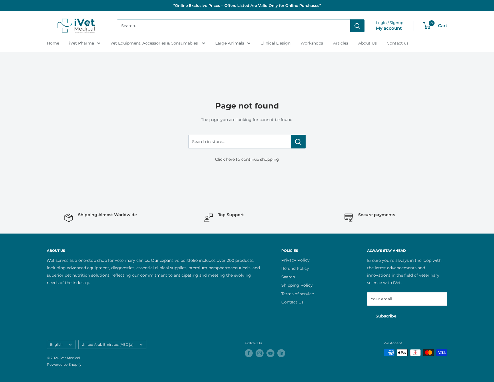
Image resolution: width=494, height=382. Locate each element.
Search (288, 277)
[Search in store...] (298, 141)
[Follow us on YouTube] (270, 353)
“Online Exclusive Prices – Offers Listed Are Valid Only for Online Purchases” (247, 5)
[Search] (357, 25)
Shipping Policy (297, 285)
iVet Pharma (81, 43)
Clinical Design (275, 43)
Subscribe (386, 316)
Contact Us (292, 302)
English (56, 344)
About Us (367, 43)
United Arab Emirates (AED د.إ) (107, 344)
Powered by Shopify (64, 364)
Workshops (311, 43)
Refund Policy (295, 268)
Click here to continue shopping (247, 159)
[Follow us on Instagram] (260, 353)
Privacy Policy (295, 260)
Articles (340, 43)
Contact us (398, 43)
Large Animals (229, 43)
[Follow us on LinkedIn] (281, 353)
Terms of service (297, 293)
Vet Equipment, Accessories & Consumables (154, 43)
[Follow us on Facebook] (249, 353)
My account (389, 28)
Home (53, 43)
